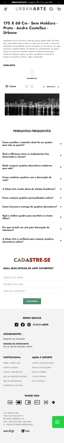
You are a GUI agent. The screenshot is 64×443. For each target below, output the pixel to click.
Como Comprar (39, 376)
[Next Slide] (58, 2)
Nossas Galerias (10, 367)
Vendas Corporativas (12, 372)
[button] (9, 86)
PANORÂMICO (32, 78)
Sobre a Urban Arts (11, 363)
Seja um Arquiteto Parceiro (15, 376)
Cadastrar (32, 301)
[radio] (26, 86)
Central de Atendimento (43, 363)
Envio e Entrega (39, 372)
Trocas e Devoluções (41, 367)
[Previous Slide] (5, 2)
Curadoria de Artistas (13, 385)
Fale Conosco (38, 381)
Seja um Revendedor (12, 381)
